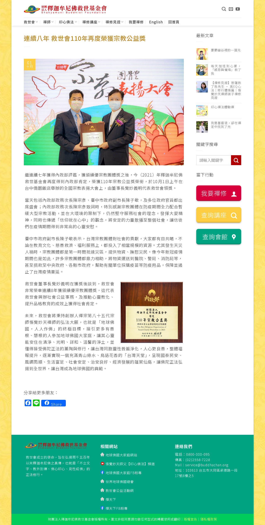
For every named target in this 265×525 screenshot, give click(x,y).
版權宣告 (190, 519)
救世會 (29, 21)
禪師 (47, 21)
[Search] (224, 8)
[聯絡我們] (231, 9)
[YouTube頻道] (238, 9)
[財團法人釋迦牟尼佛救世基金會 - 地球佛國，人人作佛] (65, 9)
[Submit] (236, 160)
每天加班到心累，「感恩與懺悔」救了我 (226, 69)
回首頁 (173, 21)
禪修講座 (89, 21)
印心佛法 (66, 21)
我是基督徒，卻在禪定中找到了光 (226, 125)
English (156, 21)
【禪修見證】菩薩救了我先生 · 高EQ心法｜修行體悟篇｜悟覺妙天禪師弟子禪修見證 (226, 90)
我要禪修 (136, 21)
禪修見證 (113, 21)
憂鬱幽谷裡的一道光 (226, 50)
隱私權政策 (208, 519)
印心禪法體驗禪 (222, 107)
